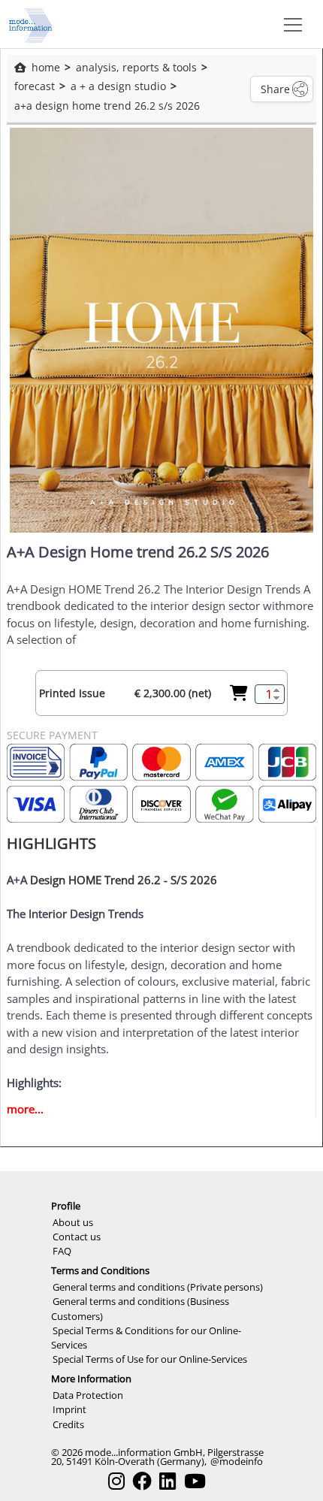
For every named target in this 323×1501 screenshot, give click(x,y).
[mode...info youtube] (195, 1481)
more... (25, 1108)
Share (275, 89)
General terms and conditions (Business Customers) (140, 1308)
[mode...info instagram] (116, 1481)
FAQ (62, 1251)
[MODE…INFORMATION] (31, 24)
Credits (68, 1424)
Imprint (69, 1409)
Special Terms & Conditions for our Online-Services (146, 1338)
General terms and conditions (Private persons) (158, 1287)
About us (73, 1222)
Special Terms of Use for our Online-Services (150, 1359)
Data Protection (88, 1395)
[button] (289, 24)
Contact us (77, 1236)
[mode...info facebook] (142, 1481)
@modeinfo (236, 1461)
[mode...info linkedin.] (167, 1481)
